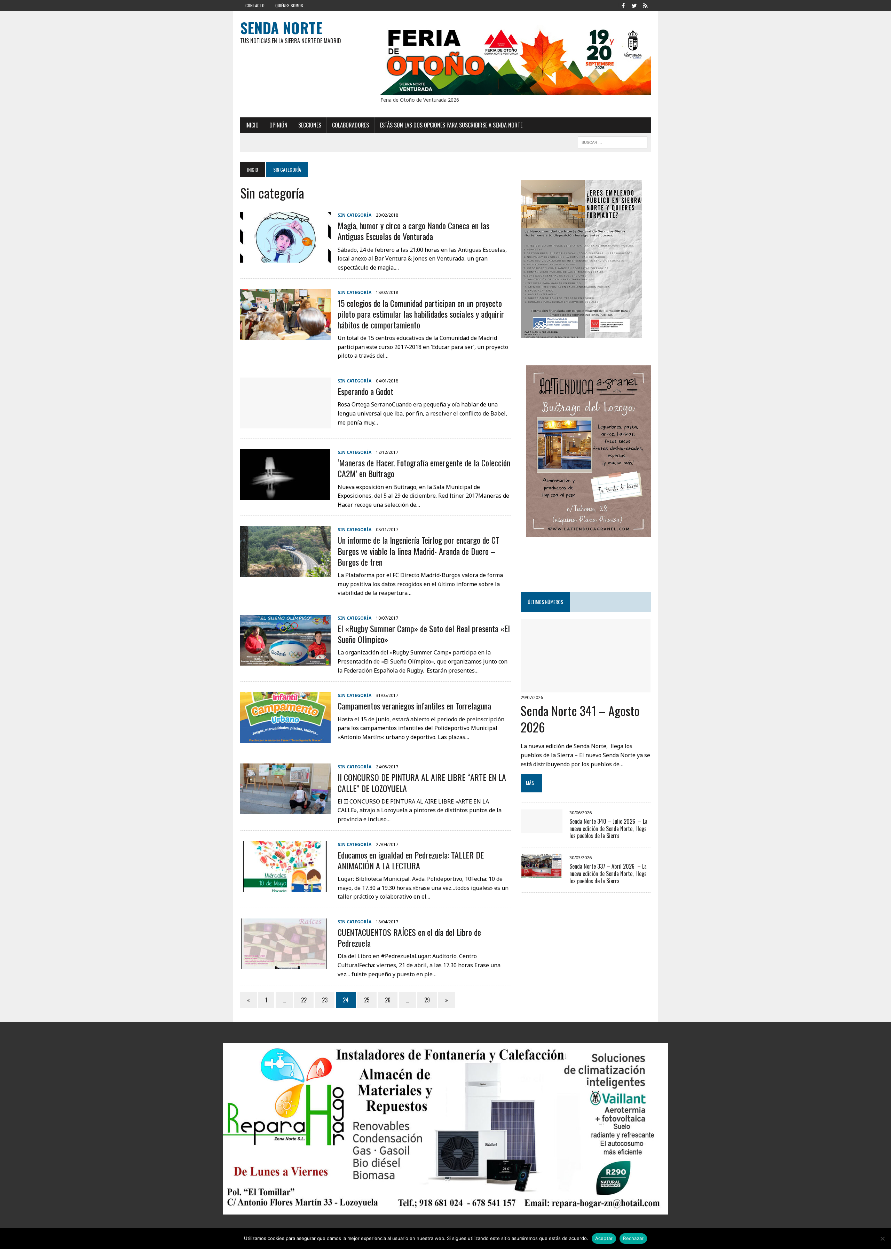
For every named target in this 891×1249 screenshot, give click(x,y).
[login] (645, 5)
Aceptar (604, 1238)
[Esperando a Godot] (285, 423)
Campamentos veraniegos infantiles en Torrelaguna (414, 705)
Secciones (309, 125)
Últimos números (545, 601)
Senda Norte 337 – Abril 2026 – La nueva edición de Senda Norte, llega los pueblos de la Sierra (608, 873)
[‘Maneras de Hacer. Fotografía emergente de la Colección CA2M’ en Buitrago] (285, 495)
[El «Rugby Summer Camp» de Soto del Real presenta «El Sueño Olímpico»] (285, 661)
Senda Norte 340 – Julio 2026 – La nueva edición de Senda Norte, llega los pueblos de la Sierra (608, 828)
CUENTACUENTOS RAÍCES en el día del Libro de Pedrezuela (409, 937)
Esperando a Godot (365, 391)
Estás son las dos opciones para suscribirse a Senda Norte (451, 125)
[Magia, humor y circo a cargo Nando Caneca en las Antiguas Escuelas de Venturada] (285, 258)
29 (427, 1000)
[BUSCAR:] (612, 141)
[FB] (623, 5)
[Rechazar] (882, 1238)
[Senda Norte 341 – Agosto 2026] (585, 687)
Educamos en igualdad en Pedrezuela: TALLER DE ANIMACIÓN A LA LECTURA (411, 860)
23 (325, 1000)
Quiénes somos (289, 5)
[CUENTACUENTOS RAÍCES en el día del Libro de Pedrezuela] (285, 964)
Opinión (278, 125)
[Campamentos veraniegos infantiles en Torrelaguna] (285, 738)
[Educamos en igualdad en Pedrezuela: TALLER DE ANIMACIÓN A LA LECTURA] (285, 887)
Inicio (252, 125)
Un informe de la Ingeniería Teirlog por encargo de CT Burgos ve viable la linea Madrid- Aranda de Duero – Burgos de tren (418, 551)
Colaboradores (350, 125)
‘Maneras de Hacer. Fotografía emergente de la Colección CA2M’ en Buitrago (424, 468)
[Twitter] (634, 5)
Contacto (255, 5)
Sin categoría (354, 215)
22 (304, 1000)
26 (388, 1000)
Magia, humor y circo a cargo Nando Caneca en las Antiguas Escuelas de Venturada (413, 230)
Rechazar (633, 1238)
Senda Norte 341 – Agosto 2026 (580, 718)
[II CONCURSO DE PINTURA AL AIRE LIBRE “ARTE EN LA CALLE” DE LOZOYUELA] (285, 810)
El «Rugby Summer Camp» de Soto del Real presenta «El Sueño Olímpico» (424, 633)
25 (367, 1000)
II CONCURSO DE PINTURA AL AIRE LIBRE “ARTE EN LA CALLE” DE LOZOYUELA (422, 782)
